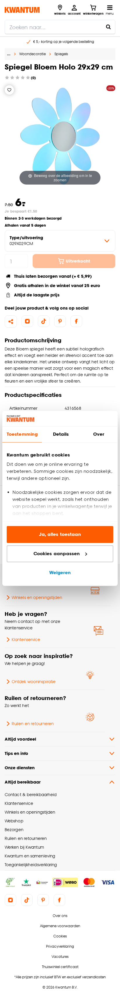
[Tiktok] (44, 321)
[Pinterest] (60, 321)
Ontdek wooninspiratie (34, 681)
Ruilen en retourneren (33, 723)
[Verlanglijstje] (9, 90)
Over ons (60, 915)
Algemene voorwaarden (60, 926)
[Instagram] (27, 321)
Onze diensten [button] (20, 767)
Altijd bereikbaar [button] (22, 781)
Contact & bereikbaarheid (31, 794)
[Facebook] (76, 321)
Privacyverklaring (60, 946)
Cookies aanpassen (56, 553)
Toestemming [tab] (22, 434)
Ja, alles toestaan (60, 534)
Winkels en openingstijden (37, 597)
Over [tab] (98, 434)
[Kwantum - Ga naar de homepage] (22, 10)
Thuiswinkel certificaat (60, 967)
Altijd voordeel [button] (20, 739)
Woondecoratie (32, 54)
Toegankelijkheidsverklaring (31, 864)
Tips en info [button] (16, 753)
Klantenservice (26, 639)
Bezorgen (14, 829)
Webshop (14, 820)
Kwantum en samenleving (30, 855)
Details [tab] (61, 434)
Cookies (60, 936)
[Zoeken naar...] (108, 26)
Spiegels (61, 54)
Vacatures (60, 956)
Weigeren (60, 573)
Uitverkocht (78, 260)
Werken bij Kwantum (24, 847)
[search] (60, 27)
